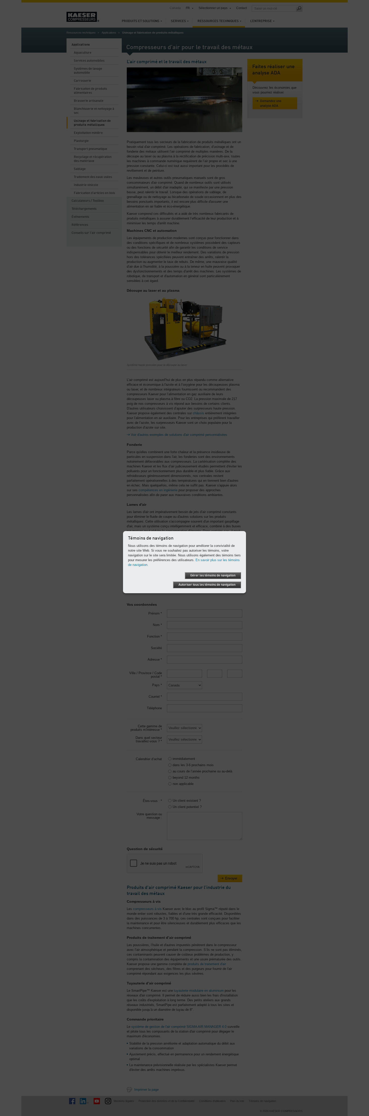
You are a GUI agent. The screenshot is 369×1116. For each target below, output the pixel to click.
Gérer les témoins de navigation (212, 575)
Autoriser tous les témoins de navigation (206, 584)
